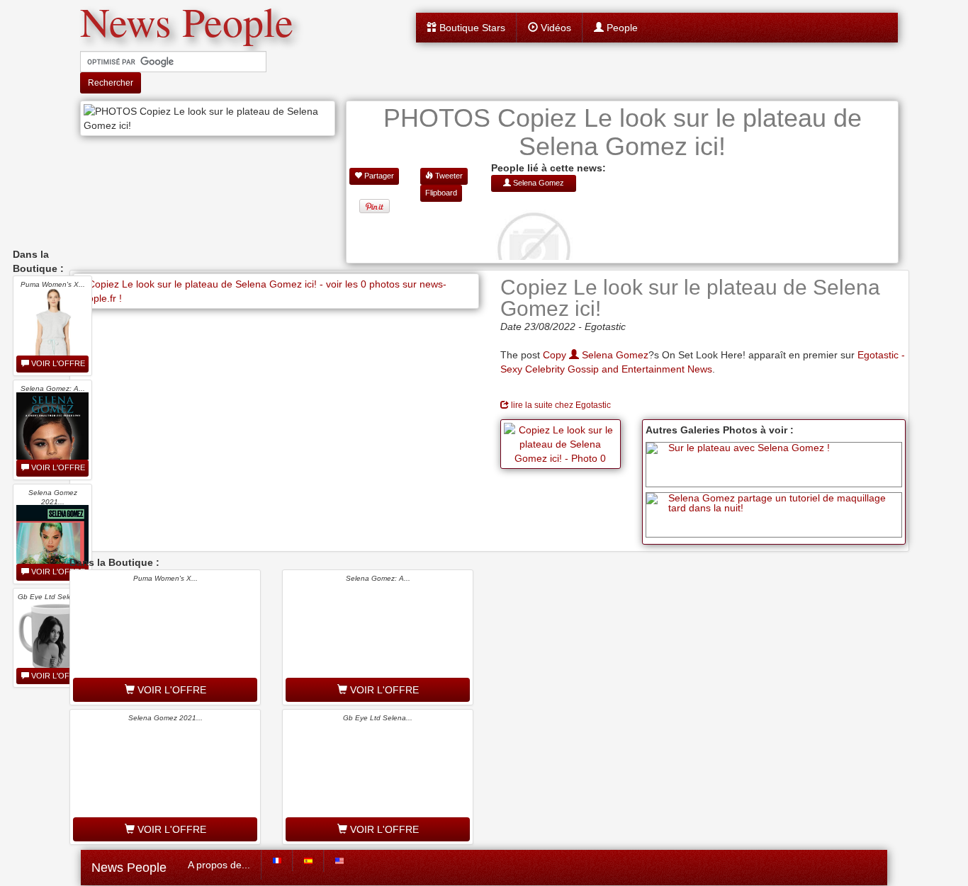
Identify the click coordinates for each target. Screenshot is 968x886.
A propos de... (219, 864)
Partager (378, 175)
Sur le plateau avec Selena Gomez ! (749, 447)
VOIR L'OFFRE (57, 363)
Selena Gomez (613, 354)
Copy (556, 354)
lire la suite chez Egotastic (560, 405)
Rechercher (110, 83)
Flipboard (441, 192)
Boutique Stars (471, 27)
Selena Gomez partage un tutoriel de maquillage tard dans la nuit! (777, 502)
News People (129, 868)
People (621, 27)
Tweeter (448, 175)
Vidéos (554, 27)
